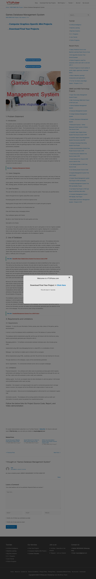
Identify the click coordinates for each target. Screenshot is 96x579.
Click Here (61, 285)
